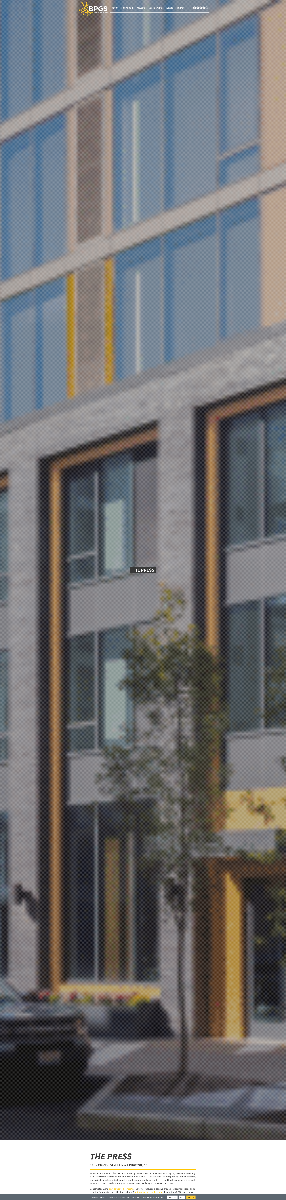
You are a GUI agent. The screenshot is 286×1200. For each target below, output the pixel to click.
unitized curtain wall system (148, 1192)
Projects (141, 8)
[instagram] (206, 7)
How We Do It (127, 8)
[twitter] (203, 7)
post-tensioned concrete (121, 1188)
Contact (180, 8)
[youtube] (200, 7)
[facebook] (194, 7)
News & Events (155, 8)
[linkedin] (197, 7)
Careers (169, 8)
